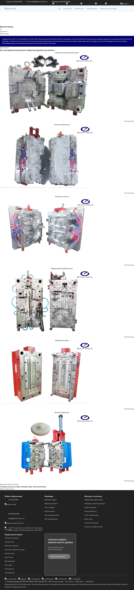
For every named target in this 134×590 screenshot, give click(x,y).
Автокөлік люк (9, 542)
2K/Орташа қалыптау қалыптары (94, 503)
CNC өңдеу (8, 565)
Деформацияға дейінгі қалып (93, 500)
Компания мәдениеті (51, 503)
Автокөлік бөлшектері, (113, 584)
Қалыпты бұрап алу (90, 511)
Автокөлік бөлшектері (91, 523)
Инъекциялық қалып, (11, 584)
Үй (59, 8)
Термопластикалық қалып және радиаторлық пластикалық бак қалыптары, (55, 584)
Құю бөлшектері (10, 561)
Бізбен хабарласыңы (108, 8)
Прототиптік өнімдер (11, 546)
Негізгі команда (50, 507)
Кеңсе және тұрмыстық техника (15, 549)
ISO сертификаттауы (51, 519)
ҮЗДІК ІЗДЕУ (89, 581)
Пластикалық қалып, (25, 584)
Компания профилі (51, 500)
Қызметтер (79, 8)
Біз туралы (67, 8)
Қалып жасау (4, 34)
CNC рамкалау (9, 569)
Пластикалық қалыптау (52, 515)
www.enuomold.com (16, 523)
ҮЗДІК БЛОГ (79, 581)
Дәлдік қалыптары (90, 507)
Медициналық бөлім (19, 587)
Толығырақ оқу (129, 121)
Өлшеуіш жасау (10, 553)
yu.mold (13, 504)
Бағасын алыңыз (50, 511)
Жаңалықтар (92, 8)
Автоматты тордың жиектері (93, 527)
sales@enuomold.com (16, 518)
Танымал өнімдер (57, 581)
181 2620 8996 (13, 500)
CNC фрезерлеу (10, 573)
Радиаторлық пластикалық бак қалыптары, (92, 584)
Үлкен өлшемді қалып (91, 515)
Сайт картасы (69, 581)
